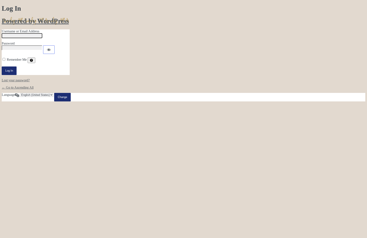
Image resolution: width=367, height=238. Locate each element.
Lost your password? (16, 80)
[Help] (31, 60)
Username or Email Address (20, 31)
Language (8, 95)
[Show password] (49, 49)
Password (8, 43)
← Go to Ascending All (18, 87)
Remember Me (17, 59)
